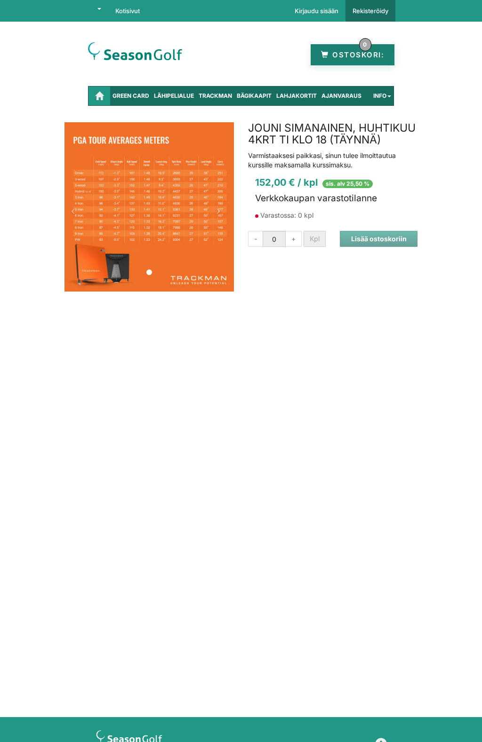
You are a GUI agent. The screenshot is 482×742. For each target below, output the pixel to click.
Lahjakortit (296, 95)
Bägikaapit (254, 95)
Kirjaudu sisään (316, 11)
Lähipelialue (174, 95)
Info (379, 95)
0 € (357, 54)
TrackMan (215, 95)
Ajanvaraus (341, 95)
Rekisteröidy (370, 11)
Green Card (130, 95)
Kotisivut (127, 11)
